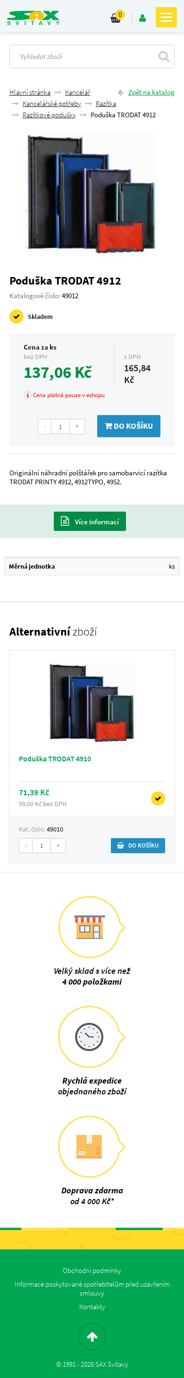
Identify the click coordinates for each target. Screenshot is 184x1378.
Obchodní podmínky (92, 1270)
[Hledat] (164, 56)
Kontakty (92, 1306)
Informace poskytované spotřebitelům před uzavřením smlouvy (92, 1288)
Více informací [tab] (96, 521)
